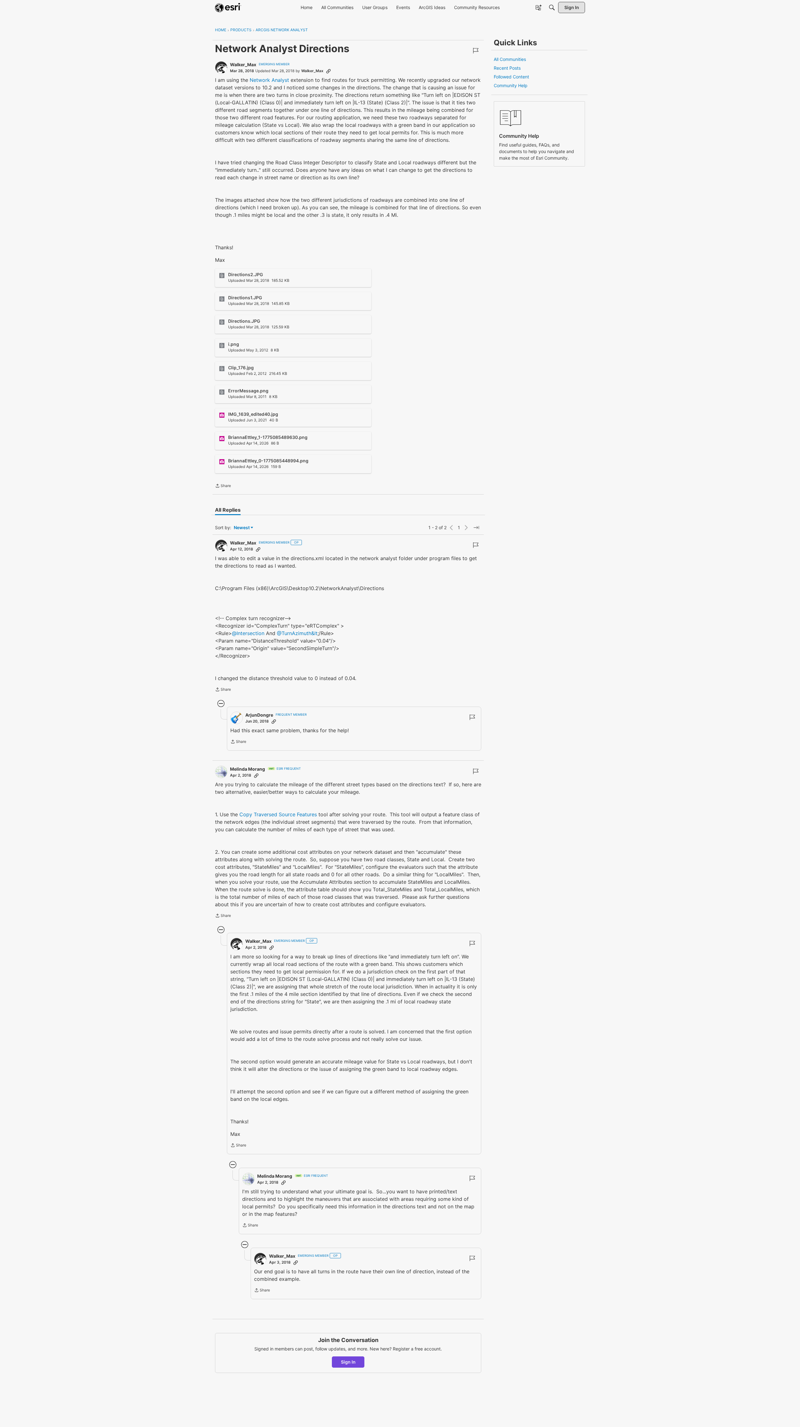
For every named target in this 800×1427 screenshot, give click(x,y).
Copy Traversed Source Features (278, 814)
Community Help (511, 85)
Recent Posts (507, 68)
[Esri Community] (228, 7)
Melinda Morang (247, 769)
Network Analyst (269, 80)
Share (223, 486)
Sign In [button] (348, 1362)
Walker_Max (243, 64)
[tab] (227, 510)
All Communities (510, 59)
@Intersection (248, 633)
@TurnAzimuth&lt (297, 633)
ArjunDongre (259, 715)
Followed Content (511, 76)
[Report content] (475, 50)
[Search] (552, 7)
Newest (242, 528)
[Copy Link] (328, 71)
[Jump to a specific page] (476, 528)
